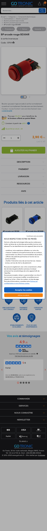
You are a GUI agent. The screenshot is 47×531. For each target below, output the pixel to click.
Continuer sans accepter (35, 236)
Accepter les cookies (23, 290)
